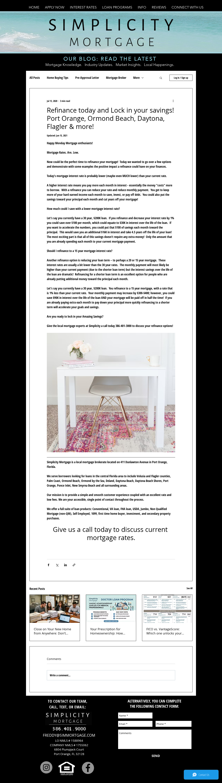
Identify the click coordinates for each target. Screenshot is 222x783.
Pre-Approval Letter (87, 77)
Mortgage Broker (116, 77)
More (136, 77)
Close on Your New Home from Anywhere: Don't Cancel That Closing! (52, 631)
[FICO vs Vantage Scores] (167, 609)
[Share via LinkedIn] (65, 565)
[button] (54, 7)
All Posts (34, 77)
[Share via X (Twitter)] (57, 565)
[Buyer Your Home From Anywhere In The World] (55, 609)
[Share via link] (74, 565)
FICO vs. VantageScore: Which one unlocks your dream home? (164, 631)
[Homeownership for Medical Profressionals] (111, 609)
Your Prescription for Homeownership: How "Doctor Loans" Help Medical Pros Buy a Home (109, 631)
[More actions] (173, 101)
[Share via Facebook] (48, 565)
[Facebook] (88, 768)
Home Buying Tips (57, 77)
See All (190, 588)
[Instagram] (46, 767)
